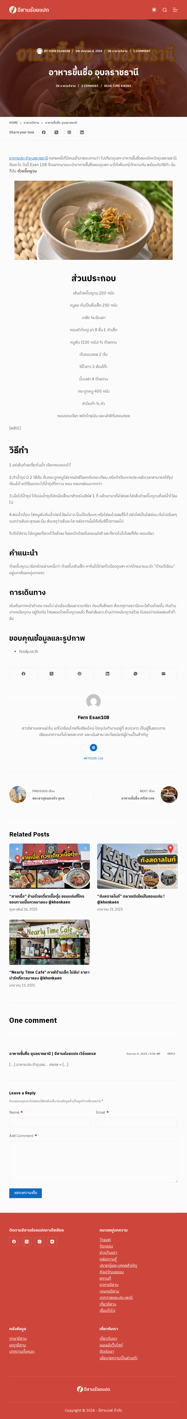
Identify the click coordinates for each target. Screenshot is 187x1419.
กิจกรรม (106, 1246)
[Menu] (175, 9)
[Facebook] (43, 132)
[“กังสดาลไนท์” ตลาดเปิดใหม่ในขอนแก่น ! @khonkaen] (137, 866)
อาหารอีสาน (120, 51)
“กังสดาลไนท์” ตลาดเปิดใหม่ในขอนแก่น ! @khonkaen (131, 899)
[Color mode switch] (154, 9)
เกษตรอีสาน (109, 1291)
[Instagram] (39, 1241)
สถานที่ (105, 1278)
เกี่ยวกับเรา (108, 1338)
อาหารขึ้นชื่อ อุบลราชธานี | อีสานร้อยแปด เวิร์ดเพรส (52, 1054)
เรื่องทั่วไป (107, 1310)
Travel (105, 1240)
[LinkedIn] (82, 132)
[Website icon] (93, 747)
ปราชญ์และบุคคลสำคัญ (118, 1265)
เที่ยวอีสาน (108, 1304)
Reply (171, 1054)
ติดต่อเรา (107, 1351)
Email (102, 1113)
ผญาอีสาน (17, 1345)
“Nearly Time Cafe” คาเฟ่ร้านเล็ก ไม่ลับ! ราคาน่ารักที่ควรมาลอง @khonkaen (49, 975)
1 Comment (141, 51)
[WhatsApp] (136, 674)
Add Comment (23, 1136)
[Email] (164, 674)
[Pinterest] (69, 132)
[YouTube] (52, 1241)
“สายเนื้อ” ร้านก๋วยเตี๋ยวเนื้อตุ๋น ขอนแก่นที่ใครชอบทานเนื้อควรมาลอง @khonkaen (46, 899)
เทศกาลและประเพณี (116, 1298)
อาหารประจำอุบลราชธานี (28, 158)
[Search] (165, 10)
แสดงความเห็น (25, 1193)
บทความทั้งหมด (21, 1351)
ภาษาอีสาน (18, 1338)
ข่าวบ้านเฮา (108, 1253)
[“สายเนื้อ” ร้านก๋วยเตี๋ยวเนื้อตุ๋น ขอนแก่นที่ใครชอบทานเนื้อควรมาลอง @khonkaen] (49, 866)
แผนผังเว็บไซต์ (111, 1345)
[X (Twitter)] (56, 132)
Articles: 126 (93, 758)
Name (16, 1113)
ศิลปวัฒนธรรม (112, 1272)
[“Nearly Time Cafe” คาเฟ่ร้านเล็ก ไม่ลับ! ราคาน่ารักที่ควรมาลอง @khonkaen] (49, 942)
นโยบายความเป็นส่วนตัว (119, 1358)
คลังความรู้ (108, 1259)
